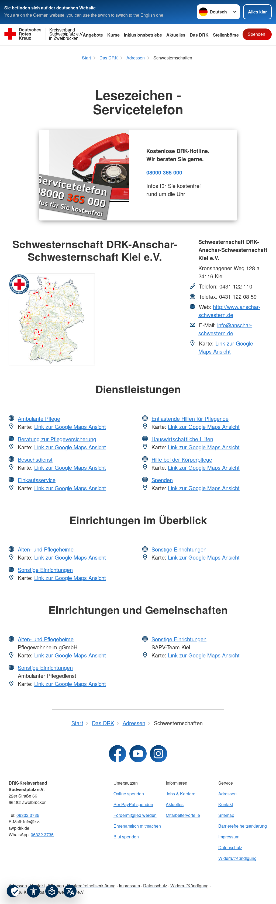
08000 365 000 (164, 172)
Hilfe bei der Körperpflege (181, 459)
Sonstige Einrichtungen (45, 570)
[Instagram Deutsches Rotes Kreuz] (158, 753)
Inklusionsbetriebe (143, 35)
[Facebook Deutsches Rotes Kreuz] (117, 753)
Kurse (113, 35)
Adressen (227, 794)
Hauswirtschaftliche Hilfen (182, 439)
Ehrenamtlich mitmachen (137, 826)
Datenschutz (230, 847)
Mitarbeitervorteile (183, 815)
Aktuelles (175, 804)
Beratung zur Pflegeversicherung (57, 439)
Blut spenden (126, 837)
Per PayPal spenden (133, 804)
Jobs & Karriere (180, 794)
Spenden (256, 34)
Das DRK (199, 35)
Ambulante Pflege (39, 418)
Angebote (93, 35)
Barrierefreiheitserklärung (242, 826)
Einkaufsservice (37, 480)
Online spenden (128, 794)
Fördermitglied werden (135, 815)
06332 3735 (27, 815)
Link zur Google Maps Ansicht (225, 347)
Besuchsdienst (35, 459)
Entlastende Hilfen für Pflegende (190, 418)
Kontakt (225, 804)
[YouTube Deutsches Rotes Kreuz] (138, 753)
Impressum (228, 837)
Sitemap (226, 815)
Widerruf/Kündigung (237, 858)
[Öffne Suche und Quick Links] (237, 34)
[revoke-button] (12, 891)
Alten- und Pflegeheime (46, 549)
